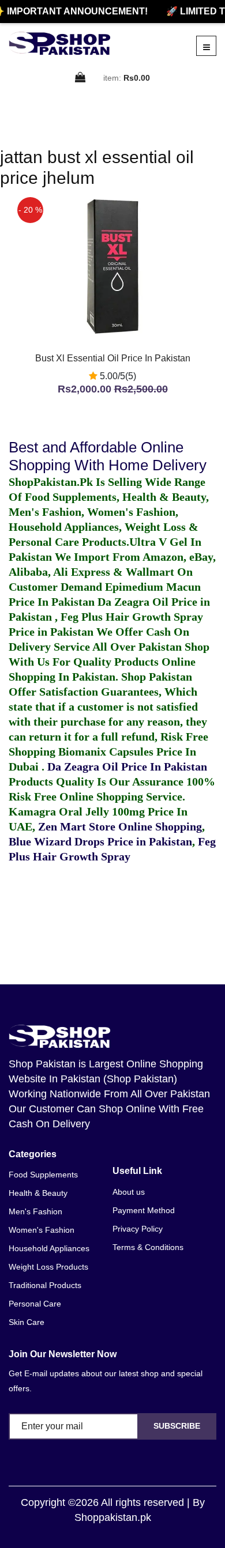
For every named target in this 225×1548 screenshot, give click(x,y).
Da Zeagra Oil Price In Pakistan (127, 766)
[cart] (81, 78)
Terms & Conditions (147, 1247)
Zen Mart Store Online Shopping (120, 826)
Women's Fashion (41, 1229)
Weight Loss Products (48, 1266)
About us (128, 1191)
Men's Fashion (35, 1211)
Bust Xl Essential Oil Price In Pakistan (112, 358)
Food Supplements (43, 1174)
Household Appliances (49, 1248)
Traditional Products (45, 1285)
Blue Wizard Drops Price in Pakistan (100, 841)
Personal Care (35, 1303)
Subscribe (176, 1425)
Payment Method (143, 1210)
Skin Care (26, 1322)
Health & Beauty (38, 1193)
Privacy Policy (137, 1228)
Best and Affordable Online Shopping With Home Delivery (108, 456)
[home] (59, 43)
